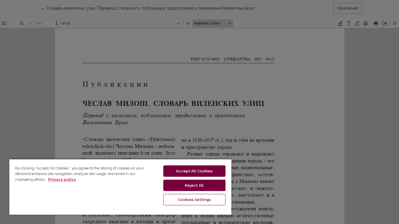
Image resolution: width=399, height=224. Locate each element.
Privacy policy (62, 179)
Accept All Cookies (194, 171)
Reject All (194, 185)
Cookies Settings (194, 199)
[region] (120, 187)
